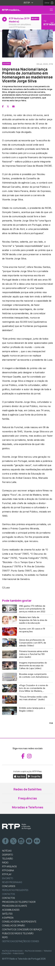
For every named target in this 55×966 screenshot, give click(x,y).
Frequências (27, 798)
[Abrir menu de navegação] (52, 10)
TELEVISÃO (7, 858)
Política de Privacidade (12, 951)
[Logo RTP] (16, 826)
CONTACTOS (8, 898)
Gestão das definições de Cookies (20, 941)
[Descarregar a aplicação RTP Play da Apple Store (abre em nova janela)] (19, 776)
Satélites (7, 913)
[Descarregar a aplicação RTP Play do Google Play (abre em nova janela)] (34, 776)
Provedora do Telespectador (19, 901)
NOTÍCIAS (6, 850)
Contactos (8, 894)
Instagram (21, 841)
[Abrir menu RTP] (27, 2)
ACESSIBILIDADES (10, 909)
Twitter (13, 841)
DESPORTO (7, 854)
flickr (37, 841)
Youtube (29, 841)
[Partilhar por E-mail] (13, 106)
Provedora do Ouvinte (14, 905)
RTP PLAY (6, 874)
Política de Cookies (33, 951)
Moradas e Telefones (27, 807)
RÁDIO (5, 862)
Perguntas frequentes (15, 890)
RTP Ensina (8, 870)
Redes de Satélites (27, 789)
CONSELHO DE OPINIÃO (13, 925)
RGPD (5, 937)
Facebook (5, 841)
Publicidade (18, 953)
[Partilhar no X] (8, 106)
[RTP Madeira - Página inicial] (18, 10)
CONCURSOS (8, 886)
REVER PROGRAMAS (12, 882)
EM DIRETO (7, 878)
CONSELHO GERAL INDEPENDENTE (19, 921)
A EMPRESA (8, 917)
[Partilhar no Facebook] (3, 106)
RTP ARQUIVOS (9, 866)
